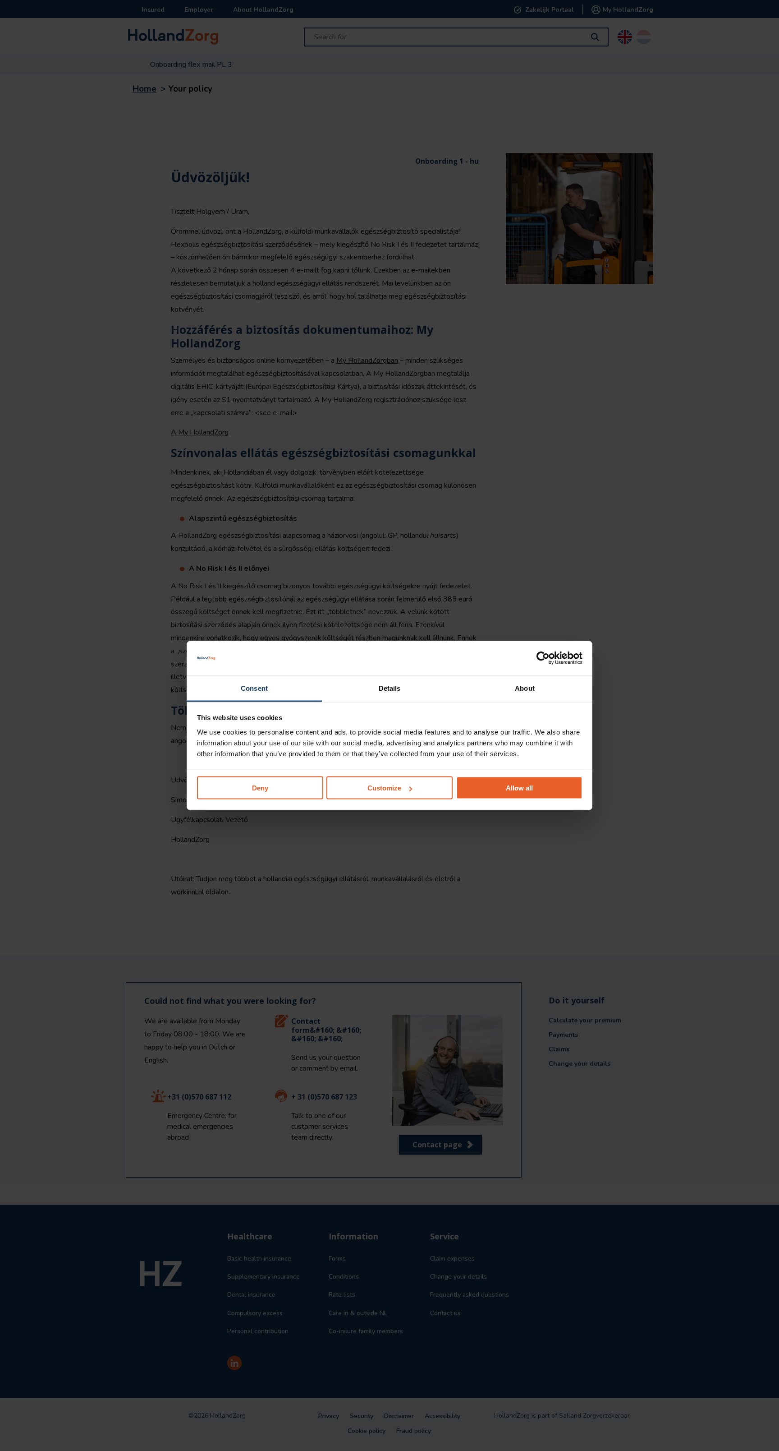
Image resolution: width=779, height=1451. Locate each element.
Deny (260, 788)
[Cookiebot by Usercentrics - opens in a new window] (543, 658)
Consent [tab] (254, 688)
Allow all (519, 788)
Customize (384, 788)
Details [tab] (390, 688)
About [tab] (525, 688)
